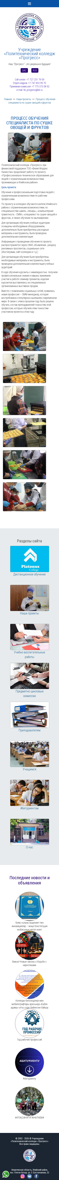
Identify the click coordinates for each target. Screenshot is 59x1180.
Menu (29, 3)
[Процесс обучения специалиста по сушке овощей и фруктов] (29, 134)
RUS (35, 70)
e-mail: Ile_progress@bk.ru (29, 89)
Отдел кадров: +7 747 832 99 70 (29, 82)
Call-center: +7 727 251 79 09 (29, 79)
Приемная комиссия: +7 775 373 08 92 (29, 86)
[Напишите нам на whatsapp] (5, 1172)
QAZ (24, 70)
